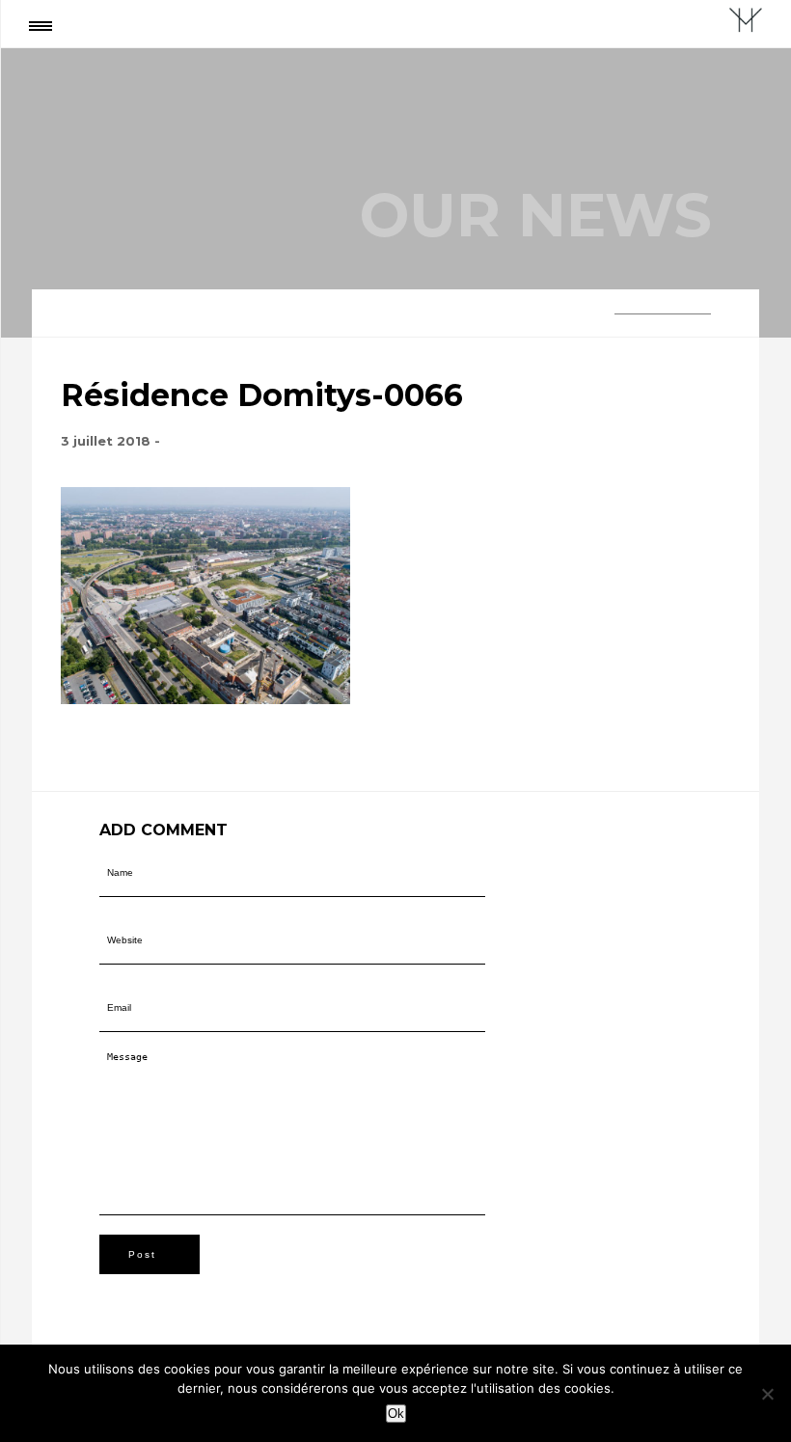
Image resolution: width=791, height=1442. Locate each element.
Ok (396, 1413)
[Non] (767, 1393)
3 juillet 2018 (105, 441)
